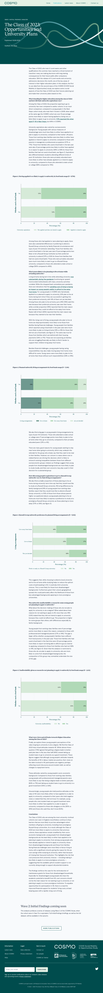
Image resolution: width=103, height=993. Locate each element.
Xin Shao (14, 46)
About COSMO (9, 954)
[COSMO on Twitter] (97, 969)
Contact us (94, 3)
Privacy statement (26, 954)
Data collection (25, 950)
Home (48, 3)
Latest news (69, 3)
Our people (40, 954)
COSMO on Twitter (42, 958)
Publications (57, 3)
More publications (51, 928)
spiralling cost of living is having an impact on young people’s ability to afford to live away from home (51, 289)
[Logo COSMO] (11, 3)
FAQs (6, 958)
